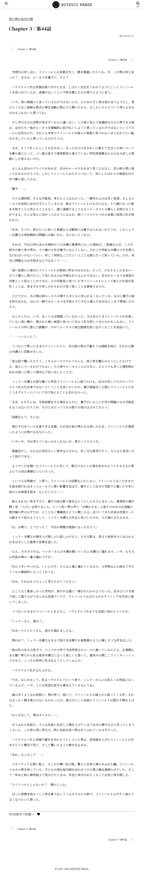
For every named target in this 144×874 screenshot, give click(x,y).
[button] (133, 615)
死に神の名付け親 (21, 19)
